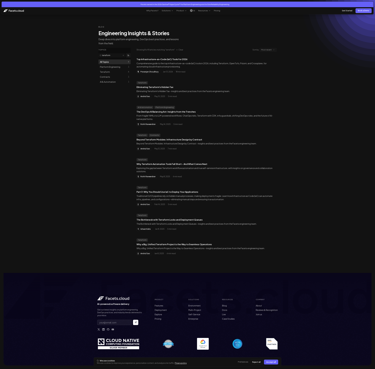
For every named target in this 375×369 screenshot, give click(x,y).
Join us (259, 314)
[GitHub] (108, 329)
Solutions (166, 10)
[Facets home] (120, 298)
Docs (224, 310)
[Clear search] (123, 55)
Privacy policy (181, 363)
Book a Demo (363, 11)
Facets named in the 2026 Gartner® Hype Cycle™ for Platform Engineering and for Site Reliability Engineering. (185, 4)
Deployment (161, 310)
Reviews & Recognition (267, 310)
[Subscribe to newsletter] (135, 322)
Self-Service (194, 314)
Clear (180, 50)
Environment (194, 306)
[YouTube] (112, 329)
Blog (224, 306)
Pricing (217, 10)
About (259, 306)
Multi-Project (194, 310)
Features (159, 306)
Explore (158, 314)
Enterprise (193, 319)
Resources (203, 10)
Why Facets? (152, 10)
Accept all (271, 362)
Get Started (347, 11)
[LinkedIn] (103, 329)
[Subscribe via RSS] (128, 55)
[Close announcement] (371, 4)
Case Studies (228, 319)
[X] (98, 329)
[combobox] (268, 50)
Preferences (243, 362)
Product (180, 10)
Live (224, 314)
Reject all (256, 362)
